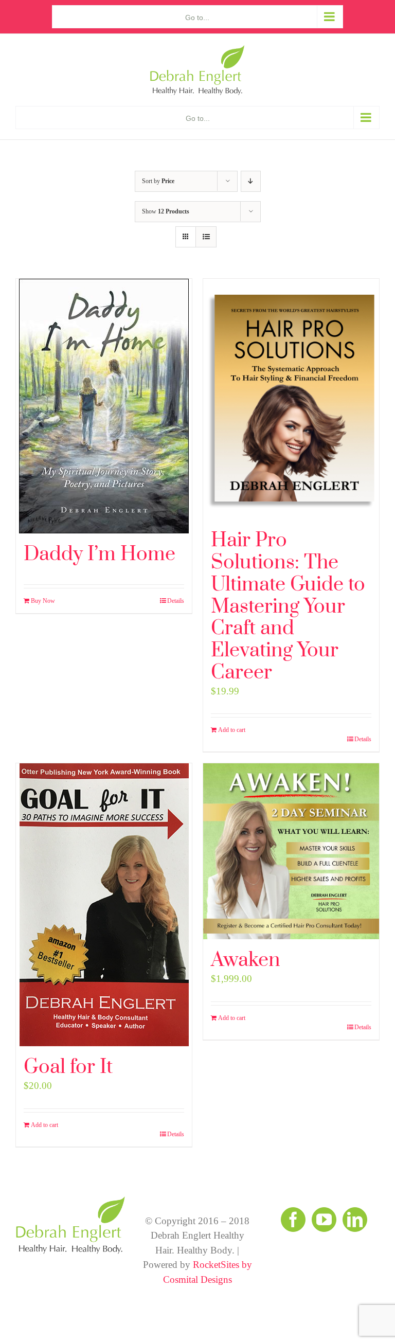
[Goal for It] (104, 904)
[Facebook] (293, 1219)
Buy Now (43, 600)
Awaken (245, 960)
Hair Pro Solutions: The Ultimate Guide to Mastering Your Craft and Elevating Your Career (288, 606)
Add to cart (231, 729)
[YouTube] (324, 1219)
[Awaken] (291, 851)
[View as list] (206, 237)
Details (175, 600)
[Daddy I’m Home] (104, 406)
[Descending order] (251, 181)
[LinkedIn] (355, 1219)
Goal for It (68, 1067)
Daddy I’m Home (99, 554)
